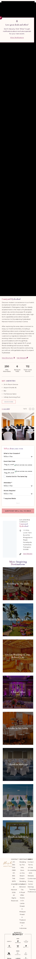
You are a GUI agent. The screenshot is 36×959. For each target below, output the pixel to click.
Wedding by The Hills (22, 864)
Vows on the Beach (22, 873)
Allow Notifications (17, 37)
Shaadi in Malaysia (22, 909)
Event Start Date (9, 461)
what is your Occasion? (12, 453)
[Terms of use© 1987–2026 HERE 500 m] (10, 539)
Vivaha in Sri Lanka (22, 900)
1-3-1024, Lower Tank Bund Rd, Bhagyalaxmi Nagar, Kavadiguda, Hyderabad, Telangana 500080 (27, 539)
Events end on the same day (16, 476)
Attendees (8, 483)
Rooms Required (9, 490)
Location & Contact (24, 521)
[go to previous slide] (30, 409)
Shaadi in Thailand (22, 917)
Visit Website (27, 554)
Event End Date (9, 469)
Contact (31, 862)
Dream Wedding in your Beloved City (22, 884)
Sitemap (31, 887)
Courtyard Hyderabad (11, 299)
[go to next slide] (33, 409)
